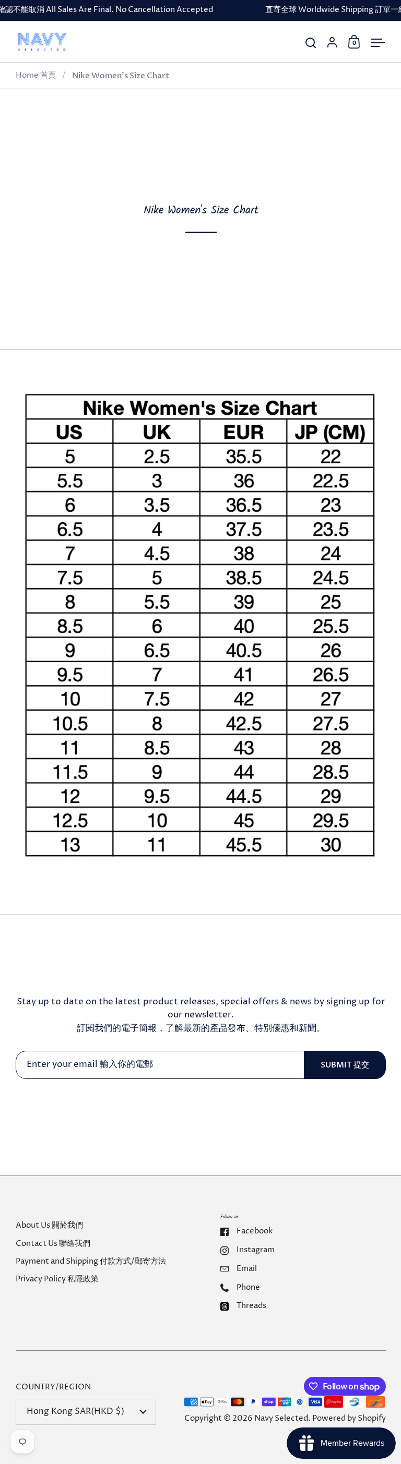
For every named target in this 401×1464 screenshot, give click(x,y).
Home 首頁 (36, 75)
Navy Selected (281, 1418)
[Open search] (310, 43)
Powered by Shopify (349, 1418)
